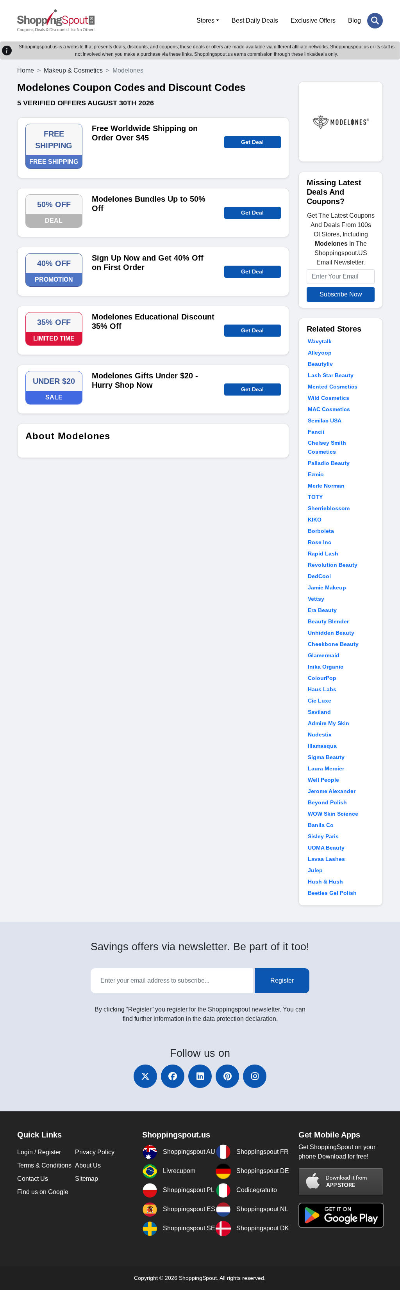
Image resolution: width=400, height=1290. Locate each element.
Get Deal (252, 142)
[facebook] (172, 1076)
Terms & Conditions (44, 1165)
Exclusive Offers (313, 20)
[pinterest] (227, 1076)
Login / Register (39, 1152)
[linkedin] (200, 1076)
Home (25, 70)
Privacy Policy (94, 1152)
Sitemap (86, 1178)
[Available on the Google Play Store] (341, 1214)
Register (282, 980)
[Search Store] (375, 20)
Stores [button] (205, 20)
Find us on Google (42, 1192)
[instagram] (254, 1076)
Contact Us (32, 1178)
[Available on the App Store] (341, 1181)
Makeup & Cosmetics (73, 70)
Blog (354, 20)
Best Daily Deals (255, 20)
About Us (88, 1165)
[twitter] (145, 1076)
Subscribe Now (341, 294)
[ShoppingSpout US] (56, 20)
